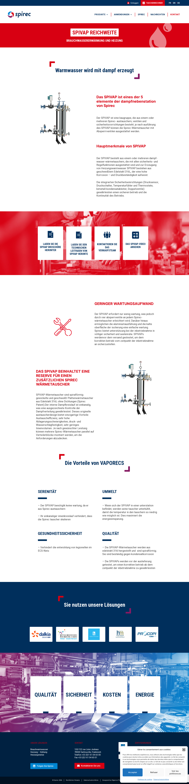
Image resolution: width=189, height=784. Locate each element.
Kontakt (175, 14)
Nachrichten (158, 14)
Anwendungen (121, 14)
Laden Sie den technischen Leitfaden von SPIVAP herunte (79, 249)
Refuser (154, 772)
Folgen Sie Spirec (45, 766)
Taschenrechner (154, 3)
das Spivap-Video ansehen (136, 245)
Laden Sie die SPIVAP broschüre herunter (50, 247)
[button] (184, 749)
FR (170, 3)
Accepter (132, 772)
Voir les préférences (175, 772)
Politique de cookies (145, 779)
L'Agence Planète (117, 780)
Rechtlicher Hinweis (73, 780)
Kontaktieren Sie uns (90, 766)
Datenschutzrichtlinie (161, 779)
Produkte (99, 14)
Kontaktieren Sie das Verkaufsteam (107, 247)
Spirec (141, 14)
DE (178, 3)
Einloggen (135, 3)
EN (174, 3)
